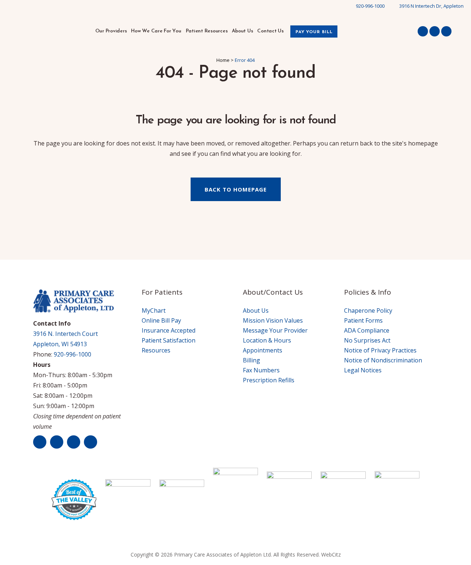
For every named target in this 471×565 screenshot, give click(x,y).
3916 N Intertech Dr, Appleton (431, 6)
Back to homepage (236, 189)
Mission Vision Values (273, 320)
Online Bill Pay (161, 320)
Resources (156, 350)
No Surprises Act (367, 340)
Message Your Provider (275, 330)
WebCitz (331, 554)
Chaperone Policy (368, 310)
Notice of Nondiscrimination (383, 360)
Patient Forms (363, 320)
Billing (251, 360)
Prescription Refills (268, 380)
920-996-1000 (370, 6)
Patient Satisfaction (168, 340)
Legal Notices (363, 370)
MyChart (154, 310)
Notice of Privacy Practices (380, 350)
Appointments (262, 350)
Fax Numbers (261, 370)
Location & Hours (267, 340)
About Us (256, 310)
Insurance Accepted (168, 330)
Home (223, 60)
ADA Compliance (366, 330)
